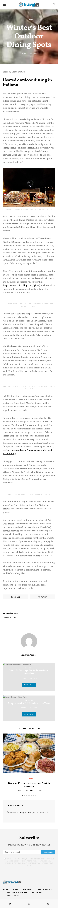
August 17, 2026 (37, 791)
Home (5, 890)
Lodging (29, 668)
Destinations (44, 890)
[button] (23, 795)
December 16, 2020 (29, 54)
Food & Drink (10, 618)
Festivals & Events (17, 893)
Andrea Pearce (29, 655)
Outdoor (29, 701)
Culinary (29, 19)
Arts (15, 890)
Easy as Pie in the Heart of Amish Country (29, 784)
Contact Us (13, 896)
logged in (24, 812)
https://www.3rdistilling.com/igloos (21, 285)
